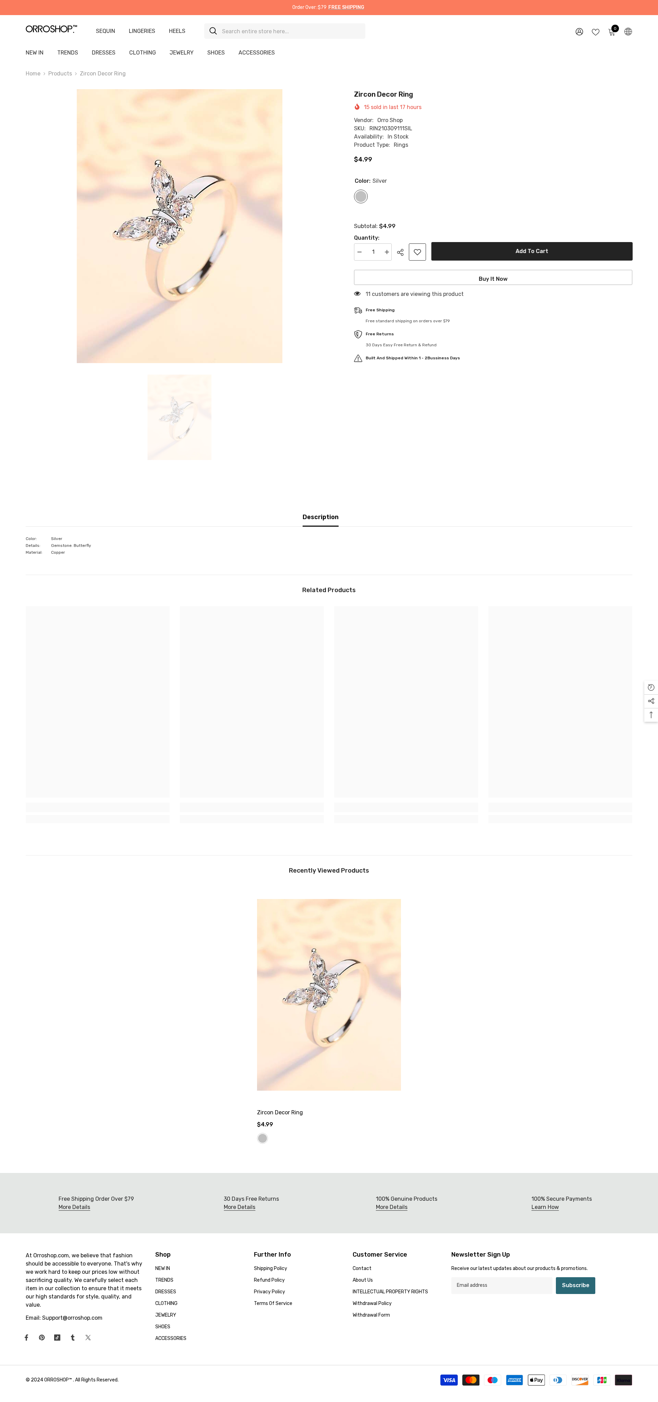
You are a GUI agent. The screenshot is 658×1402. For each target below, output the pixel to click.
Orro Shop (390, 120)
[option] (179, 226)
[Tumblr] (73, 1337)
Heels (177, 31)
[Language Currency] (628, 31)
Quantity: (366, 238)
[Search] (284, 31)
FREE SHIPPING (346, 7)
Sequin (105, 31)
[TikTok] (57, 1337)
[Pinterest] (42, 1337)
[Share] (403, 252)
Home (33, 73)
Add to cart (531, 251)
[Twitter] (88, 1337)
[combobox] (291, 31)
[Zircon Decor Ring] (329, 995)
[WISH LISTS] (595, 31)
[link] (98, 807)
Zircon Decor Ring (280, 1112)
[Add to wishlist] (417, 252)
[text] (329, 545)
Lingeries (142, 31)
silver (262, 1138)
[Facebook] (26, 1337)
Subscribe (575, 1285)
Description (321, 517)
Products (60, 73)
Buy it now (493, 279)
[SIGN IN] (579, 31)
